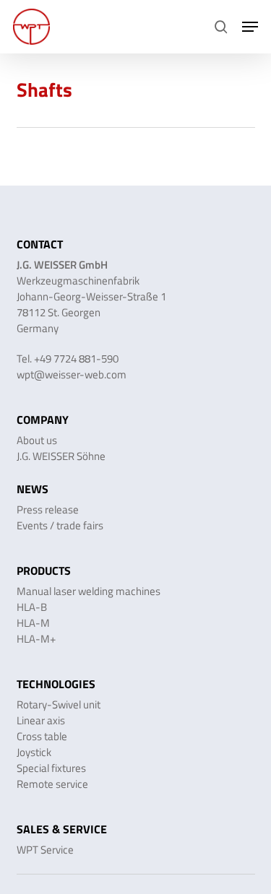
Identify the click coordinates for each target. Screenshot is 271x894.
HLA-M (33, 623)
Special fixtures (51, 768)
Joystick (34, 752)
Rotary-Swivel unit (58, 704)
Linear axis (41, 720)
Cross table (42, 736)
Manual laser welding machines (88, 591)
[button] (250, 26)
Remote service (52, 784)
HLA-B (32, 607)
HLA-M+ (36, 638)
